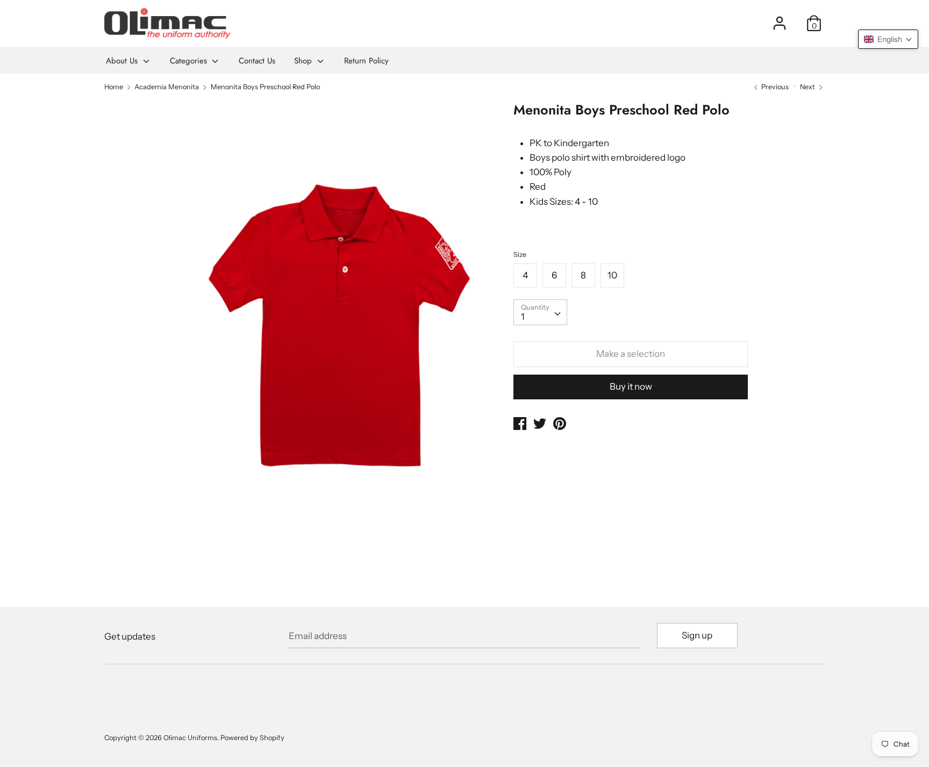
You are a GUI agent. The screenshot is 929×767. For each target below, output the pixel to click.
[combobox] (540, 312)
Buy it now (631, 386)
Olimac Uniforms (190, 738)
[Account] (779, 19)
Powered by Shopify (252, 738)
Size (519, 254)
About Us (123, 61)
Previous (774, 87)
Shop (304, 61)
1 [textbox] (523, 316)
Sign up (697, 635)
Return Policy (366, 61)
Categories (190, 61)
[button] (888, 39)
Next (808, 87)
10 (612, 275)
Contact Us (257, 61)
